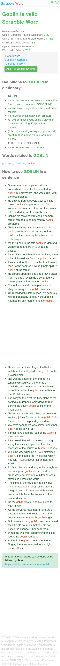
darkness (22, 212)
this (33, 243)
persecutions (15, 548)
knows (38, 494)
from (48, 204)
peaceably (22, 296)
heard (36, 509)
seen (25, 189)
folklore (12, 112)
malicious (13, 123)
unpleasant (18, 100)
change (24, 529)
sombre (49, 216)
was (41, 193)
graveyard (26, 193)
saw (14, 200)
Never (11, 413)
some (11, 208)
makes (27, 135)
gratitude (13, 386)
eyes (33, 486)
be (30, 220)
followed (20, 258)
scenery (19, 289)
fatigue (37, 467)
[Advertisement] (30, 334)
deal (14, 227)
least (11, 517)
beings (12, 139)
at (39, 204)
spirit (37, 119)
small (25, 115)
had (47, 185)
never (28, 235)
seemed (26, 266)
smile (11, 475)
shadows (38, 440)
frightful (30, 123)
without (42, 296)
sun (18, 402)
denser (36, 212)
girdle (21, 277)
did (44, 525)
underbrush (21, 208)
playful (47, 119)
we (44, 293)
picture (35, 185)
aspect (40, 231)
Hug (38, 413)
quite (35, 235)
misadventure (22, 517)
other (41, 254)
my (24, 227)
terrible (26, 475)
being (50, 296)
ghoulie (7, 163)
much (28, 525)
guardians (18, 490)
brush (43, 212)
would (34, 513)
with (54, 193)
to (27, 220)
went (27, 532)
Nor (10, 378)
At (9, 540)
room (46, 529)
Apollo (11, 463)
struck (47, 193)
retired (11, 296)
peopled (35, 444)
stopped (16, 367)
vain (19, 505)
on (51, 371)
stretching (13, 479)
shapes (52, 448)
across (24, 479)
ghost (39, 300)
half (37, 459)
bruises (30, 413)
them (28, 262)
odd (33, 231)
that (20, 135)
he (19, 266)
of (15, 104)
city (25, 428)
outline (17, 285)
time (47, 254)
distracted (49, 452)
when (55, 254)
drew (45, 273)
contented (42, 540)
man (27, 104)
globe (46, 398)
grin (33, 475)
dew (46, 421)
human (48, 135)
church (30, 448)
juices (21, 417)
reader (12, 498)
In (9, 467)
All (9, 509)
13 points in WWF (15, 63)
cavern (44, 289)
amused (53, 521)
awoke (28, 502)
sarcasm (51, 475)
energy (40, 382)
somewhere (15, 189)
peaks (40, 405)
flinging (12, 544)
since (41, 486)
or (26, 100)
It (8, 262)
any (24, 300)
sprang (16, 273)
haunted (37, 220)
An (9, 119)
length (14, 540)
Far (10, 398)
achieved (44, 235)
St (31, 428)
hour (45, 459)
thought (50, 467)
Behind (12, 216)
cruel (15, 513)
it (51, 227)
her (10, 471)
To (9, 227)
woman (37, 471)
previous (13, 375)
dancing (48, 440)
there (28, 425)
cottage (33, 367)
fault (36, 432)
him (43, 204)
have (15, 425)
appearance (41, 285)
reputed (20, 220)
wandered (14, 246)
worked (21, 382)
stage (11, 289)
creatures (13, 223)
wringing (29, 452)
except (42, 200)
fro (29, 246)
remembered (20, 185)
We (10, 425)
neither (41, 425)
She (10, 185)
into (10, 212)
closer (18, 254)
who (26, 204)
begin (35, 482)
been (26, 432)
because (21, 231)
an (9, 100)
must (13, 432)
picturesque (15, 239)
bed (34, 296)
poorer (26, 378)
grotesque (34, 131)
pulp (28, 421)
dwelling (25, 216)
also (33, 104)
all (28, 285)
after (51, 459)
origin (48, 517)
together (36, 532)
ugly (28, 108)
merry (27, 521)
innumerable (15, 486)
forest (11, 220)
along (11, 444)
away (53, 208)
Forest (25, 200)
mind (15, 243)
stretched (36, 216)
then (36, 208)
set (12, 440)
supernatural (47, 131)
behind (12, 405)
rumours (45, 509)
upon (24, 273)
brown (11, 204)
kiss (49, 413)
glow (44, 482)
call (48, 227)
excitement (21, 467)
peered (33, 204)
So (9, 502)
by (43, 220)
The (10, 285)
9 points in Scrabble (16, 59)
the (55, 100)
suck (10, 417)
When (11, 532)
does (19, 498)
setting (12, 402)
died (47, 502)
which (29, 277)
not (24, 498)
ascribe (43, 513)
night (21, 375)
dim (48, 444)
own (29, 227)
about (30, 459)
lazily (35, 402)
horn (24, 544)
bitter (42, 475)
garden (48, 243)
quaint (11, 235)
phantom (40, 123)
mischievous (35, 100)
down (41, 402)
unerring (13, 281)
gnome (12, 127)
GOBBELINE (44, 104)
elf (21, 123)
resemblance (19, 196)
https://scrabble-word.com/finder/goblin (27, 564)
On (10, 293)
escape (12, 250)
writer (31, 494)
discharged (43, 277)
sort (51, 289)
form (10, 104)
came (27, 455)
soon (36, 386)
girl (19, 525)
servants (21, 509)
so (23, 525)
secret (38, 490)
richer (11, 390)
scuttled (44, 208)
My (10, 243)
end (39, 378)
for (42, 135)
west (29, 398)
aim (20, 281)
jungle (44, 266)
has (24, 285)
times (50, 386)
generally (52, 293)
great (21, 471)
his (18, 216)
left (15, 459)
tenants (12, 382)
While (11, 452)
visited (28, 371)
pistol (54, 273)
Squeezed (32, 417)
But (10, 521)
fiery (39, 398)
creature (49, 108)
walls (22, 444)
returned (33, 544)
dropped (26, 402)
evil (14, 119)
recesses (13, 448)
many (43, 386)
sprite (46, 100)
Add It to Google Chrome (20, 68)
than (30, 254)
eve (28, 394)
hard (18, 262)
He (9, 200)
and (36, 193)
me (27, 258)
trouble (36, 135)
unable (41, 246)
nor (55, 425)
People (33, 200)
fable (22, 513)
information (34, 293)
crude (11, 494)
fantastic (27, 440)
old (22, 104)
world (36, 479)
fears (29, 300)
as (14, 471)
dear (39, 529)
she (42, 185)
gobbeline (19, 163)
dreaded (35, 281)
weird (37, 266)
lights (16, 482)
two (22, 532)
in (52, 100)
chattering (45, 189)
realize (39, 262)
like (39, 452)
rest (50, 402)
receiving (17, 293)
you (14, 421)
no (18, 200)
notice (11, 529)
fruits (55, 417)
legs (33, 273)
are (52, 486)
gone (35, 536)
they (47, 486)
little (36, 189)
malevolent (35, 115)
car (45, 455)
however (38, 227)
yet (22, 235)
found (27, 243)
